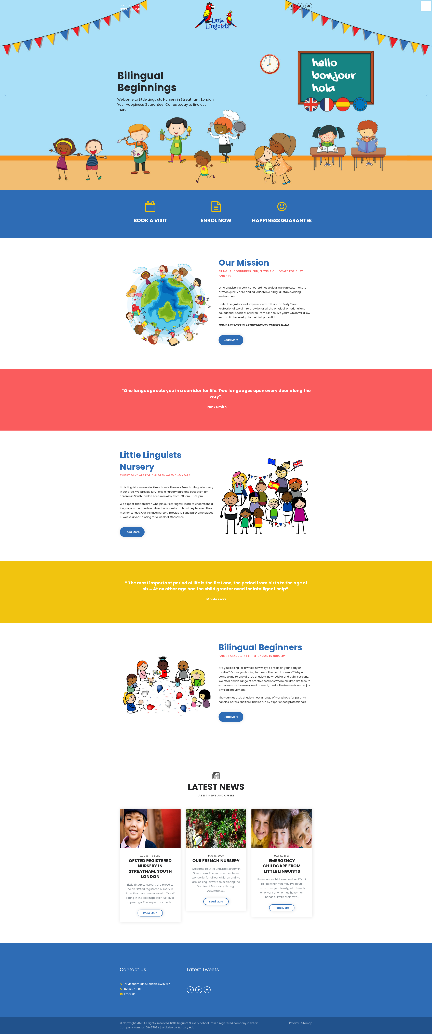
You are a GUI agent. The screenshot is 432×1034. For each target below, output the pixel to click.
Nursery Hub (186, 1027)
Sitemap (306, 1023)
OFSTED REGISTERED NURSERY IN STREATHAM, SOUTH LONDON (150, 869)
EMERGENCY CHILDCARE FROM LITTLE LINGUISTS (282, 866)
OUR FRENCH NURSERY (216, 861)
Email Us (129, 994)
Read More (231, 340)
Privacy (294, 1023)
